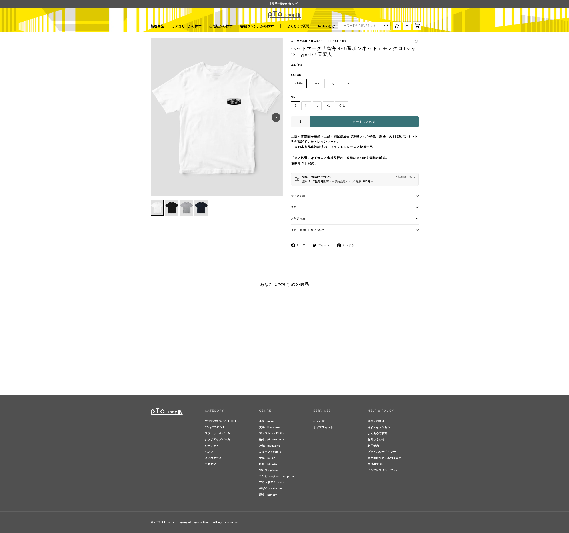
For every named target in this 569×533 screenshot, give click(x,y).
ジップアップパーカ (217, 439)
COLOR (296, 75)
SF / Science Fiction (272, 433)
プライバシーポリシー (382, 451)
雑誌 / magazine (269, 445)
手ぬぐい (210, 464)
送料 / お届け (376, 421)
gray (331, 83)
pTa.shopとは (325, 26)
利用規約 (373, 445)
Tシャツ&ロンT (214, 427)
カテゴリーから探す (187, 26)
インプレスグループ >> (382, 470)
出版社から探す (221, 26)
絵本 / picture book (271, 439)
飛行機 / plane (268, 470)
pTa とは (319, 421)
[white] (153, 380)
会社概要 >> (375, 464)
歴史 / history (268, 495)
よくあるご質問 (298, 26)
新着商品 (157, 26)
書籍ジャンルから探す (257, 26)
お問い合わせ (376, 439)
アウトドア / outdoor (273, 482)
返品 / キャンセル (379, 427)
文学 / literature (269, 427)
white (299, 83)
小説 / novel (267, 421)
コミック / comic (270, 451)
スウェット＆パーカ (217, 433)
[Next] (276, 117)
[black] (158, 380)
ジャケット (212, 445)
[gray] (164, 380)
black (315, 83)
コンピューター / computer (276, 476)
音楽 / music (267, 458)
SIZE (294, 97)
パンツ (209, 451)
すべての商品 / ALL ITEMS (222, 421)
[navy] (169, 380)
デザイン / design (270, 488)
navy (346, 83)
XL (328, 106)
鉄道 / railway (268, 464)
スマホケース (213, 458)
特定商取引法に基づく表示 (384, 458)
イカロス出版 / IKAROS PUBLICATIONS (318, 41)
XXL (342, 106)
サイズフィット (323, 427)
